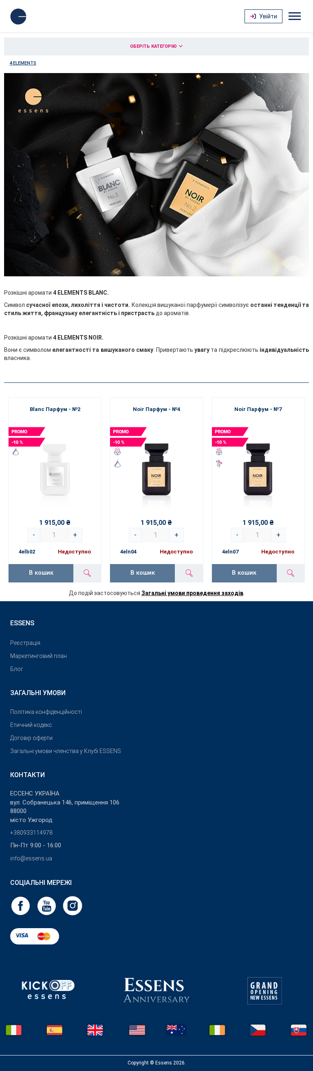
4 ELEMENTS (22, 63)
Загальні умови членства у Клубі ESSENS (65, 751)
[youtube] (47, 905)
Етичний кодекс (31, 725)
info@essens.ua (31, 858)
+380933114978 (31, 832)
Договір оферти (31, 738)
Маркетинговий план (38, 656)
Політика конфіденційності (46, 712)
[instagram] (72, 905)
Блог (16, 669)
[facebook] (21, 905)
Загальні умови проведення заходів (192, 593)
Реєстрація (25, 643)
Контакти (27, 775)
